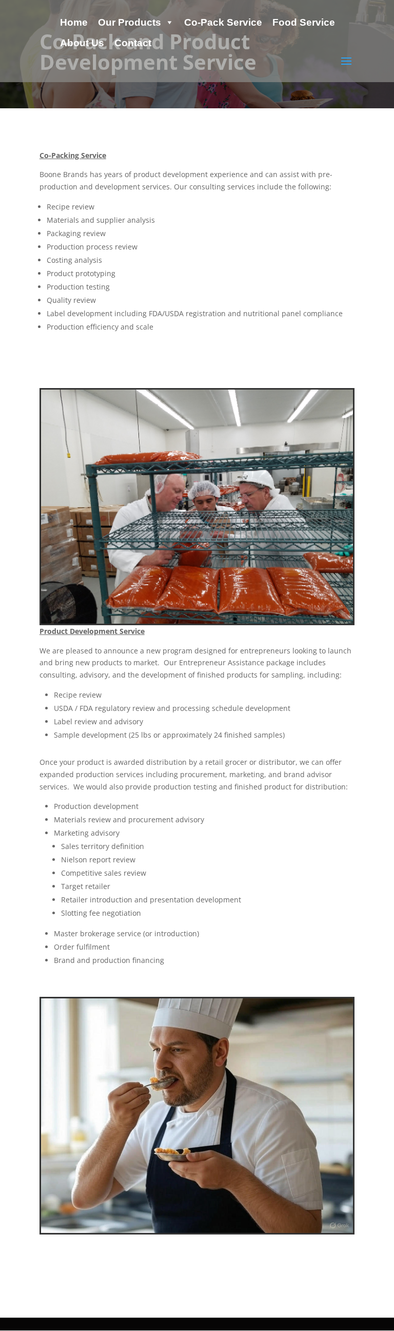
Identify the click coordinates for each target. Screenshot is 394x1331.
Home (74, 22)
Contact (132, 42)
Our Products (129, 22)
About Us (82, 42)
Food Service (303, 22)
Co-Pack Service (223, 22)
